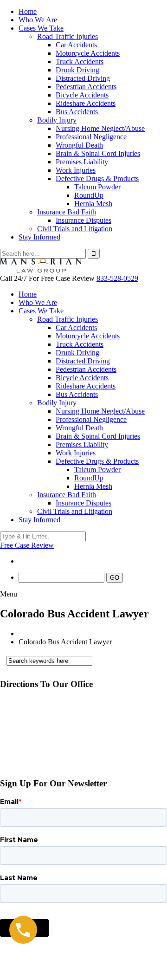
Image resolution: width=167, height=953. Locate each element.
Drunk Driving (77, 70)
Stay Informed (39, 237)
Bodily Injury (57, 120)
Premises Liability (82, 162)
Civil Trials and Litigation (74, 229)
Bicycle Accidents (82, 95)
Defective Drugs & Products (97, 178)
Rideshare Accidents (86, 103)
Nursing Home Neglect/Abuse (100, 128)
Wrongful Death (79, 145)
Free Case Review (27, 545)
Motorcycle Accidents (88, 53)
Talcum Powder (97, 187)
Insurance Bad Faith (66, 212)
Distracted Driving (83, 78)
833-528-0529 (117, 278)
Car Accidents (76, 45)
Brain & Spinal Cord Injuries (98, 153)
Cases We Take (41, 28)
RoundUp (88, 195)
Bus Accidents (77, 112)
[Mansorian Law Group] (40, 270)
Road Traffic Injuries (67, 36)
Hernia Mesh (93, 203)
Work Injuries (76, 170)
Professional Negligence (91, 137)
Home (28, 11)
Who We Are (38, 20)
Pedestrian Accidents (86, 87)
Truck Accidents (79, 61)
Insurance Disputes (83, 220)
